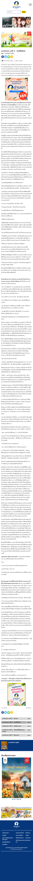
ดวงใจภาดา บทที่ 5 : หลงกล (10, 718)
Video (27, 835)
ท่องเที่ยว (4, 844)
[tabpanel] (16, 778)
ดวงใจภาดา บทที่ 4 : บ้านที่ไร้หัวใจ (11, 722)
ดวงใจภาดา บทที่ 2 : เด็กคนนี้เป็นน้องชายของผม (13, 730)
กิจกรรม (28, 833)
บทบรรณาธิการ (20, 833)
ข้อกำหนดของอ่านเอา (20, 841)
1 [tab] (12, 799)
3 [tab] (15, 799)
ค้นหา (23, 12)
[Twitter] (5, 56)
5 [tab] (18, 799)
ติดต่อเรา (28, 840)
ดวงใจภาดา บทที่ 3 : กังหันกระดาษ (11, 726)
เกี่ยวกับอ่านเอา (20, 838)
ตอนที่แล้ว (4, 708)
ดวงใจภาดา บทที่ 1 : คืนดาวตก (10, 735)
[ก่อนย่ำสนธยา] (16, 778)
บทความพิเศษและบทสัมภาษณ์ (7, 838)
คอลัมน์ (4, 835)
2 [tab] (14, 799)
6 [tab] (20, 799)
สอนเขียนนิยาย (6, 842)
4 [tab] (17, 799)
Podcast (28, 838)
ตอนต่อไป (28, 708)
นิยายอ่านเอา (5, 833)
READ (28, 718)
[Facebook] (2, 56)
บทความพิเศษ (19, 835)
